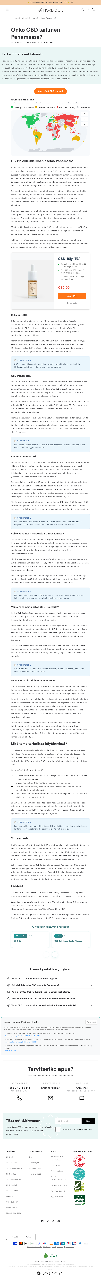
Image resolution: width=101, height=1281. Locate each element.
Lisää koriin (72, 296)
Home (15, 18)
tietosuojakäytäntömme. (84, 1129)
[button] (7, 9)
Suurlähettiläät (35, 1174)
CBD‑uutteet (11, 1174)
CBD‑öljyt (10, 1157)
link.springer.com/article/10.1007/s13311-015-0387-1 (22, 1036)
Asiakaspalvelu (57, 1171)
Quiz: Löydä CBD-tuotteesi (50, 91)
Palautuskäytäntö (58, 1191)
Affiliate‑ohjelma (35, 1168)
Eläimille (9, 1196)
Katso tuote (72, 303)
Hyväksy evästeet (69, 1247)
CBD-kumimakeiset (14, 1168)
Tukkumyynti (34, 1163)
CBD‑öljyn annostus (59, 1185)
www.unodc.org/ (10, 1050)
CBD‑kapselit (11, 1163)
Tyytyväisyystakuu (58, 1197)
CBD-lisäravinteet (13, 1179)
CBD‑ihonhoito (12, 1185)
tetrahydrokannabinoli (51, 324)
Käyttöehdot (46, 1247)
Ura (30, 1157)
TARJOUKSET (12, 1202)
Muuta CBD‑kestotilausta (58, 1178)
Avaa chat (81, 1087)
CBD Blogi (23, 18)
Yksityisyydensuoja (57, 1247)
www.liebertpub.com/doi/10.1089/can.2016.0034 (21, 1042)
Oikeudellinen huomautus (34, 1247)
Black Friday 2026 (13, 1213)
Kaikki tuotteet (12, 1207)
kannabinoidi (17, 328)
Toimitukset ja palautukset (57, 1158)
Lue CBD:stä (56, 1165)
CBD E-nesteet (12, 1191)
